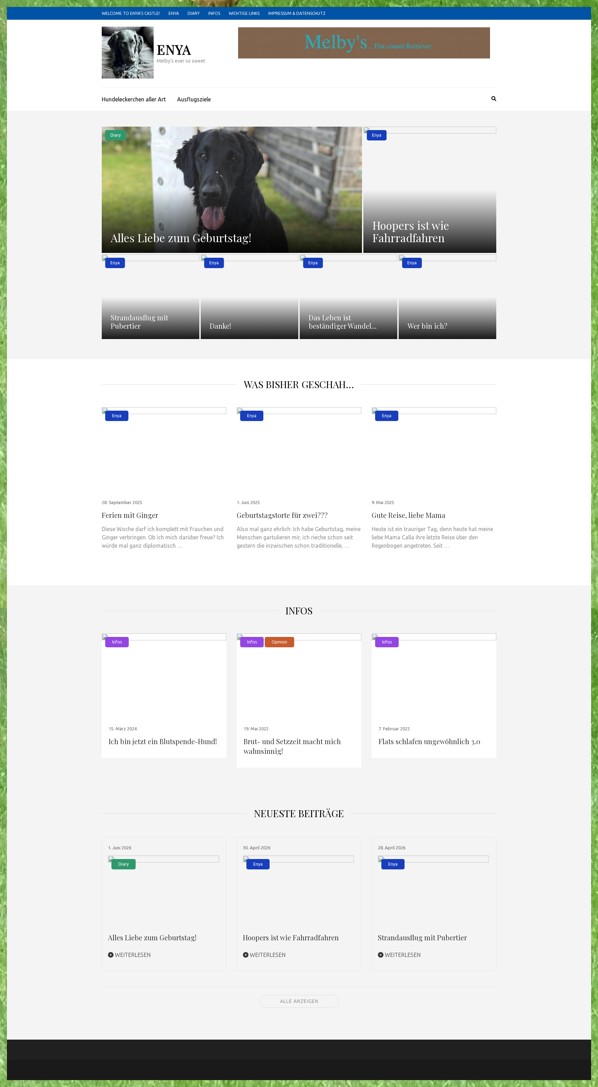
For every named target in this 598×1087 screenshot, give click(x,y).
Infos (214, 13)
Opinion (279, 642)
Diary (194, 13)
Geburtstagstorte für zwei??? (282, 515)
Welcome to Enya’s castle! (131, 13)
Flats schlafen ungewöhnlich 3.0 (429, 741)
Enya (174, 13)
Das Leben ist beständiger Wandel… (343, 321)
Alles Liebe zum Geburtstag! (181, 237)
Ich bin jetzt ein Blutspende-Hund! (163, 741)
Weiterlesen (132, 955)
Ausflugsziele (194, 99)
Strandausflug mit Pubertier (139, 321)
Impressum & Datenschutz (297, 13)
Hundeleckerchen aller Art (134, 99)
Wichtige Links (244, 13)
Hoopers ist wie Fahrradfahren (410, 231)
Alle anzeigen (299, 1001)
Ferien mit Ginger (130, 515)
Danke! (220, 325)
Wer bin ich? (427, 325)
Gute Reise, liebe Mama (408, 515)
